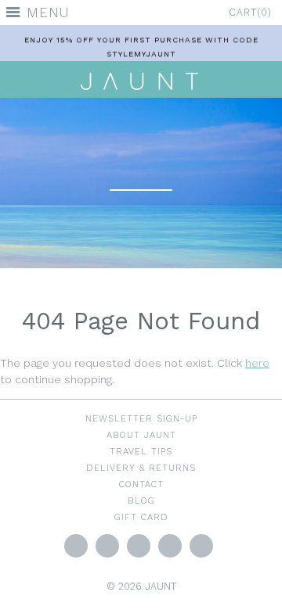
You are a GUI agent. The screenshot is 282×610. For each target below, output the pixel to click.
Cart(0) (250, 12)
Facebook (107, 546)
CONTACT (141, 484)
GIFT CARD (141, 516)
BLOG (141, 500)
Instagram (138, 546)
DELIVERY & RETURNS (141, 467)
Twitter (76, 546)
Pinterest (170, 546)
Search (201, 546)
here (257, 363)
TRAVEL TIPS (141, 451)
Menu (48, 12)
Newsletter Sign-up (141, 418)
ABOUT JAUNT (141, 434)
